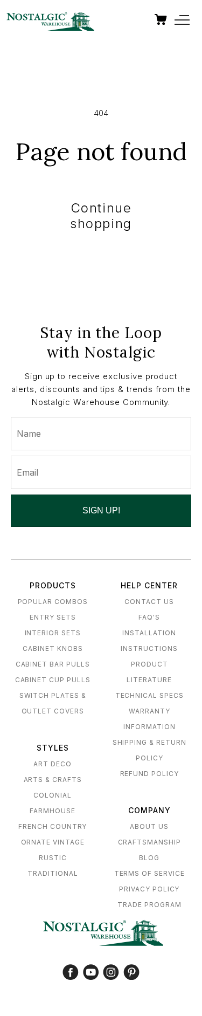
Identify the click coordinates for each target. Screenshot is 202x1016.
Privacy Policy (149, 889)
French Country (52, 826)
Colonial (52, 795)
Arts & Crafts (53, 779)
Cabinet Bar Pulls (53, 664)
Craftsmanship (149, 842)
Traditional (52, 873)
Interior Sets (53, 633)
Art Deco (52, 764)
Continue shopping (101, 215)
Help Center (149, 585)
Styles (53, 747)
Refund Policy (149, 774)
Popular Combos (53, 602)
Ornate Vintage (53, 842)
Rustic (53, 858)
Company (149, 810)
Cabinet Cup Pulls (52, 680)
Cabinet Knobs (52, 648)
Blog (149, 858)
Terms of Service (149, 873)
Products (53, 585)
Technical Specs (149, 695)
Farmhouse (52, 811)
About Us (149, 826)
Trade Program (149, 905)
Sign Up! (101, 510)
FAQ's (149, 617)
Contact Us (149, 602)
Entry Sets (53, 617)
